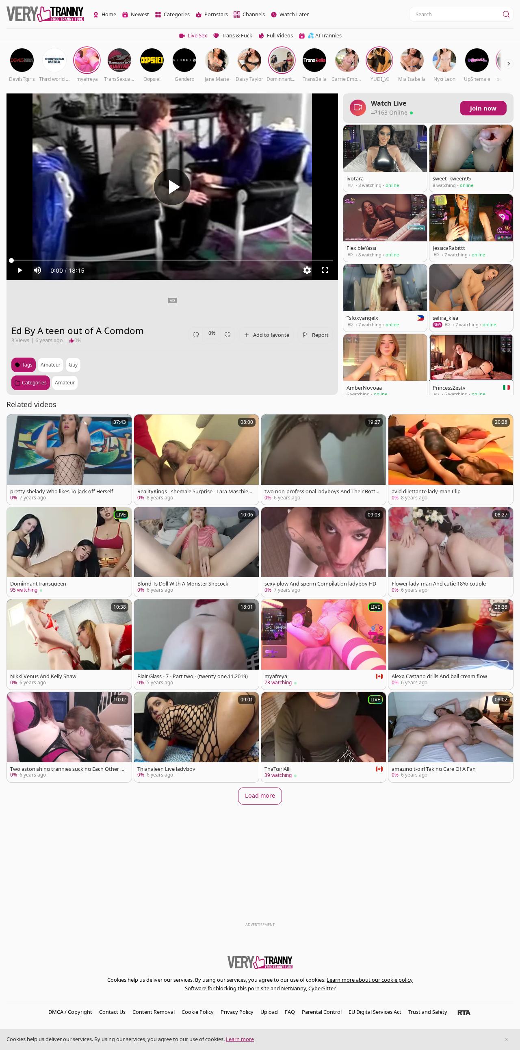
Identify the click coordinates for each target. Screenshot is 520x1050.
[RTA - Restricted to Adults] (464, 1012)
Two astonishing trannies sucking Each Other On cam (67, 769)
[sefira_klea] (471, 298)
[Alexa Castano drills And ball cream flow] (450, 644)
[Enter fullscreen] (325, 270)
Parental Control (322, 1011)
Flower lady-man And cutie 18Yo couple (439, 583)
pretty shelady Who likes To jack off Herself (61, 491)
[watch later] (16, 424)
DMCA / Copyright (70, 1011)
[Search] (506, 14)
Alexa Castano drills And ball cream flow (439, 676)
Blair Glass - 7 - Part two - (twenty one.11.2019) (192, 676)
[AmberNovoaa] (385, 367)
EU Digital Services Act (375, 1011)
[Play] (172, 187)
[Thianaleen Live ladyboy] (196, 737)
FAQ (290, 1011)
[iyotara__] (385, 158)
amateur (51, 364)
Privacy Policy (237, 1011)
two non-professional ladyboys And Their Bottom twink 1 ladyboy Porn (321, 491)
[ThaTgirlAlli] (323, 737)
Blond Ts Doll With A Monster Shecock (182, 583)
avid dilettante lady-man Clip (426, 491)
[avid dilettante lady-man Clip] (450, 459)
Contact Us (112, 1011)
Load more (260, 795)
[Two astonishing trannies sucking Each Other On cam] (69, 737)
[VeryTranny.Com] (45, 14)
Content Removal (153, 1011)
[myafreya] (323, 644)
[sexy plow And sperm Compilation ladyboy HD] (323, 552)
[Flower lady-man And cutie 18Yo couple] (450, 552)
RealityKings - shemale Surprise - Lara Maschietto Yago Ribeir (194, 491)
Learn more (240, 1039)
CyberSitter (322, 988)
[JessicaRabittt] (471, 227)
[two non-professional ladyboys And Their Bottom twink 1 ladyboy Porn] (323, 459)
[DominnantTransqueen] (69, 552)
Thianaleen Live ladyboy (166, 769)
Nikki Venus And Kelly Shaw (43, 676)
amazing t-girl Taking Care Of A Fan (434, 769)
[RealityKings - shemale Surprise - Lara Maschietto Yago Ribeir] (196, 459)
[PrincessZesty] (471, 367)
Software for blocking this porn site (228, 988)
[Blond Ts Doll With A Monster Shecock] (196, 552)
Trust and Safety (427, 1011)
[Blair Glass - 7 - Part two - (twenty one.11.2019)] (196, 644)
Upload (269, 1011)
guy (73, 364)
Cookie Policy (198, 1011)
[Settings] (307, 270)
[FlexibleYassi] (385, 227)
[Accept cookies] (506, 1039)
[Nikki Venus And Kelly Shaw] (69, 644)
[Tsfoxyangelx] (385, 298)
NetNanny (293, 988)
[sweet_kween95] (471, 158)
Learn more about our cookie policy (370, 979)
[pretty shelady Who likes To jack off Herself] (69, 459)
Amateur (65, 382)
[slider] (172, 260)
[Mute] (37, 270)
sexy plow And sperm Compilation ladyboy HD (320, 583)
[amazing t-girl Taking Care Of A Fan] (450, 737)
